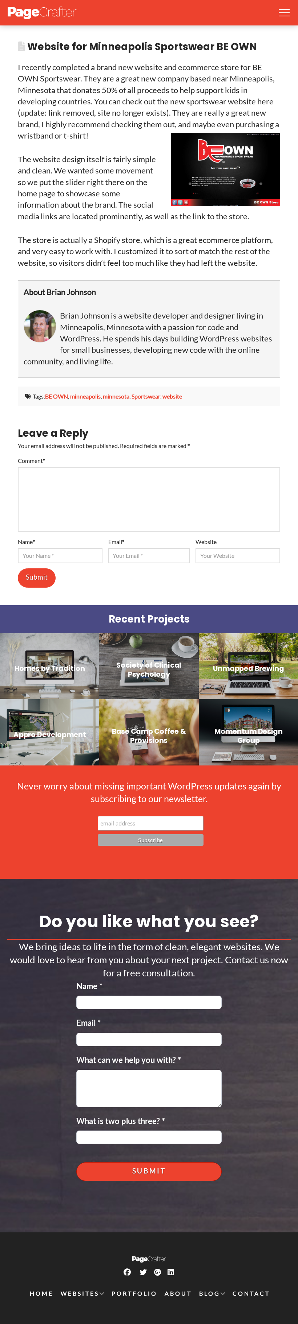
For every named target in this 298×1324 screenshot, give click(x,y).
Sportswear (146, 396)
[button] (284, 13)
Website (206, 541)
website (172, 396)
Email (116, 541)
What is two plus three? (120, 1121)
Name (26, 541)
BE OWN (56, 396)
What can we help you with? (128, 1060)
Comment (31, 460)
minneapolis (85, 396)
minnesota (116, 396)
